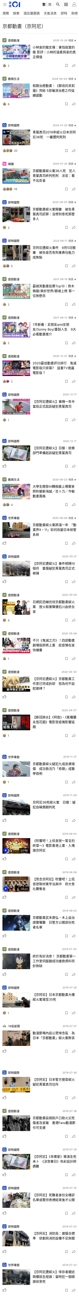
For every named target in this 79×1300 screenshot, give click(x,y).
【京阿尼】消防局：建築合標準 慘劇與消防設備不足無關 (54, 1235)
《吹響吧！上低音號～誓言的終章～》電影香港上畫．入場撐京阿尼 (54, 845)
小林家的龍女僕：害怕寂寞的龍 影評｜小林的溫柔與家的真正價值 (54, 52)
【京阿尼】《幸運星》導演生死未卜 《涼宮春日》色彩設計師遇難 (54, 1161)
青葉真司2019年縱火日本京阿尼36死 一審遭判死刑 (54, 134)
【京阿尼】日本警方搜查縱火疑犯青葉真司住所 (54, 1081)
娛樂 (16, 13)
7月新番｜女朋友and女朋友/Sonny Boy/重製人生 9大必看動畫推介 (54, 329)
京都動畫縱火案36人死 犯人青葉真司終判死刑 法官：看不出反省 (54, 175)
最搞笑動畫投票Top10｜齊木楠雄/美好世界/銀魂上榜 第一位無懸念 (54, 291)
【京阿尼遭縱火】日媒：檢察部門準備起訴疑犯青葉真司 (54, 450)
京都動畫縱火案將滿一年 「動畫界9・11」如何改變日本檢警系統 (54, 530)
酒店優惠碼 (31, 13)
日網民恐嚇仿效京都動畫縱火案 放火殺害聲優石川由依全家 (54, 607)
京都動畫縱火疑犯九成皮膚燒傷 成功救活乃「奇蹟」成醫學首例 (54, 769)
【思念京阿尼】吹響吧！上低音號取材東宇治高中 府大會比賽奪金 (54, 884)
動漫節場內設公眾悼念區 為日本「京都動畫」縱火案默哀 (54, 1035)
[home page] (14, 4)
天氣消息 (50, 13)
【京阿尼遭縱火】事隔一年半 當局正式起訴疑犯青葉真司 (55, 404)
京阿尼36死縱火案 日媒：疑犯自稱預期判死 (54, 804)
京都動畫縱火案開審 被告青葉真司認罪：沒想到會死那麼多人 (54, 214)
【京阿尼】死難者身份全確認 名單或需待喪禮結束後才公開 (55, 1197)
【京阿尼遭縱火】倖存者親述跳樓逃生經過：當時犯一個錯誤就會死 (54, 1277)
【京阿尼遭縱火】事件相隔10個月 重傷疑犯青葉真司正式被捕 (54, 568)
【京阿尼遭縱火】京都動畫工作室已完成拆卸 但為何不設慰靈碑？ (54, 683)
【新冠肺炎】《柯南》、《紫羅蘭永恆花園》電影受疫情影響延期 (54, 722)
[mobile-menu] (4, 4)
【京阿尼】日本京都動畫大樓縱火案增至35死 (54, 997)
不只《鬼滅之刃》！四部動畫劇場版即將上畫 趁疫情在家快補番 (54, 645)
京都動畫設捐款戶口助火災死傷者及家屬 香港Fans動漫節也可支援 (54, 1123)
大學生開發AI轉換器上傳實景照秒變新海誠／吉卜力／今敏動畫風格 (54, 491)
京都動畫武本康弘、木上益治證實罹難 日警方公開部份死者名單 (54, 922)
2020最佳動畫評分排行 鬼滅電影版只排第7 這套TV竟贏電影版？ (54, 368)
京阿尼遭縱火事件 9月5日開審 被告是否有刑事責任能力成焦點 (54, 252)
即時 (64, 13)
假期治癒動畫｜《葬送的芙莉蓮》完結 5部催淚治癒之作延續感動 (54, 90)
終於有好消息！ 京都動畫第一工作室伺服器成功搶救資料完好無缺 (54, 961)
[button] (66, 65)
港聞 (5, 13)
